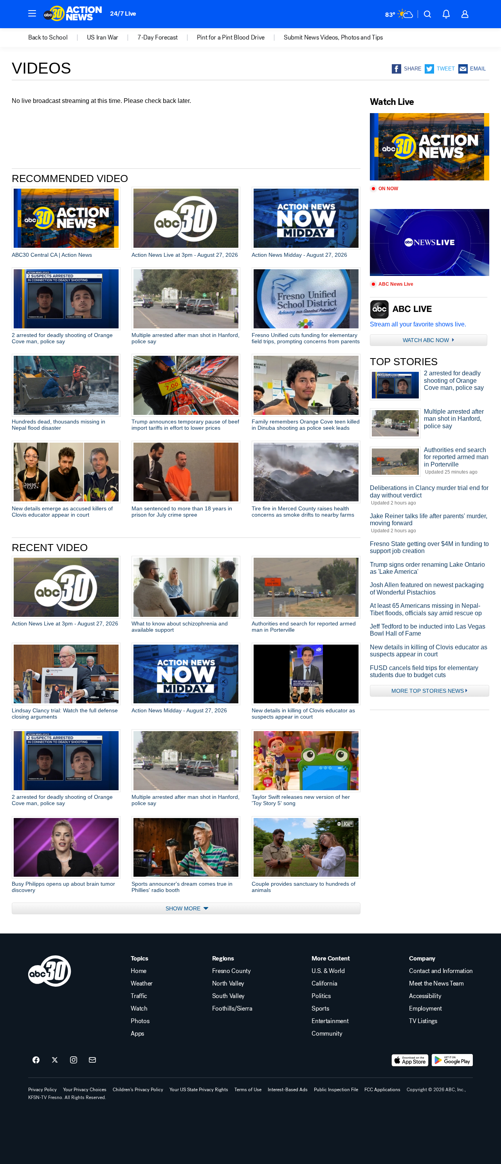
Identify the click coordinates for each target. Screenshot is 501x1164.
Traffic (139, 996)
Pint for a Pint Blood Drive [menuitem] (231, 37)
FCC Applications (382, 1089)
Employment (425, 1008)
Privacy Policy (42, 1089)
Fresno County (231, 971)
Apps (137, 1034)
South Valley (228, 996)
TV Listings (423, 1021)
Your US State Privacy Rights (198, 1089)
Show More (184, 908)
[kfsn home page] (49, 971)
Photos (140, 1021)
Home (138, 971)
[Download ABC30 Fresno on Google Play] (452, 1060)
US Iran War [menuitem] (102, 37)
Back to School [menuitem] (48, 37)
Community (327, 1034)
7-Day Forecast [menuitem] (157, 37)
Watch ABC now (427, 340)
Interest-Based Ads (288, 1089)
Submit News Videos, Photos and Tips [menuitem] (333, 37)
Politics (321, 996)
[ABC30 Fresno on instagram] (73, 1060)
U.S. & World (328, 971)
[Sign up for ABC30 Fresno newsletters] (92, 1060)
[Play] (429, 146)
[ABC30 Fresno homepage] (72, 14)
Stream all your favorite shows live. (418, 324)
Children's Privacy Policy (138, 1089)
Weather (142, 983)
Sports (320, 1008)
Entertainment (330, 1021)
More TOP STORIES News (427, 691)
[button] (32, 13)
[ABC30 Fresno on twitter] (55, 1060)
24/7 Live (123, 13)
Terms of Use (247, 1089)
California (324, 983)
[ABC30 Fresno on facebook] (36, 1060)
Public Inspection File (336, 1089)
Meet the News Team (436, 983)
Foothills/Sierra (232, 1008)
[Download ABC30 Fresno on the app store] (410, 1060)
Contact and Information (441, 971)
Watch (139, 1008)
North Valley (228, 983)
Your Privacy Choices (84, 1089)
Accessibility (425, 996)
